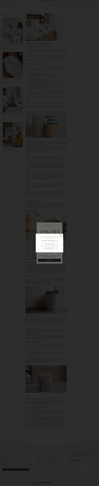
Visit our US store (49, 248)
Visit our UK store (49, 244)
